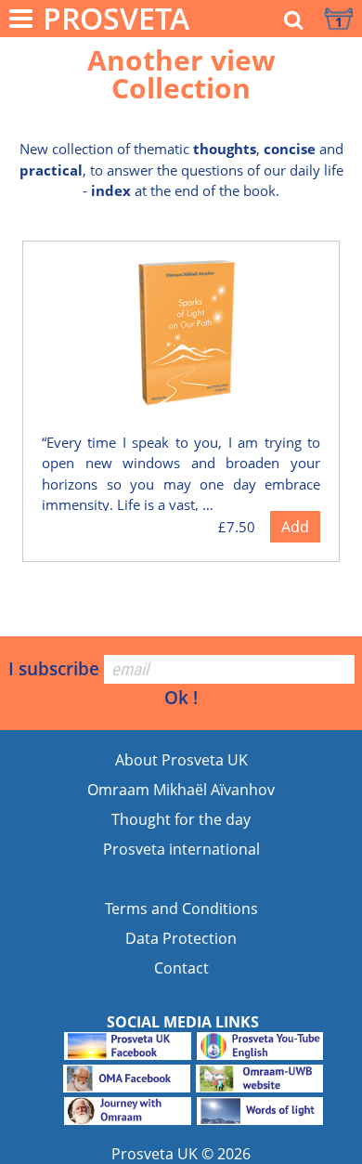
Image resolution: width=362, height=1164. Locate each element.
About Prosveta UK (181, 760)
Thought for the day (181, 819)
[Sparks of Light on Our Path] (186, 335)
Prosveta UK (154, 1154)
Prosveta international (181, 849)
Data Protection (181, 938)
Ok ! (181, 697)
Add (295, 527)
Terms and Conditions (181, 908)
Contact (181, 968)
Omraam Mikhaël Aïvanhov (181, 789)
